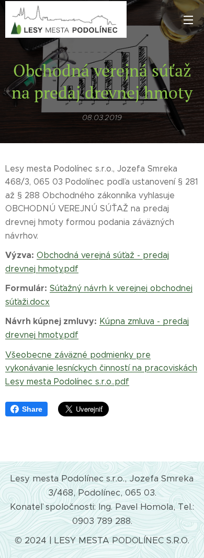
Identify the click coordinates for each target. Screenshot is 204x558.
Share (32, 409)
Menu (188, 19)
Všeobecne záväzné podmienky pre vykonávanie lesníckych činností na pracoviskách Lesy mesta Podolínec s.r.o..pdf (101, 368)
